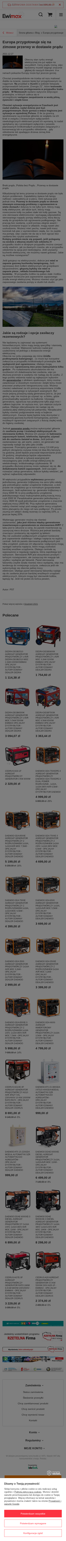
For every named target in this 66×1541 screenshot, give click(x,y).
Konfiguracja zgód (33, 1533)
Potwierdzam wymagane (33, 1523)
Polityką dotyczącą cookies (27, 1492)
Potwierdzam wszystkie (33, 1513)
